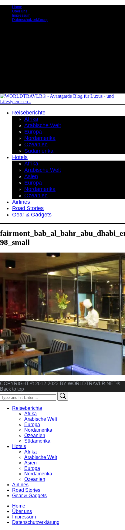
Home (17, 7)
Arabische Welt (40, 419)
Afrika (30, 413)
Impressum (21, 15)
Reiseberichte (27, 408)
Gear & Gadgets (29, 495)
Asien (30, 462)
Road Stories (26, 490)
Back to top (12, 389)
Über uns (19, 11)
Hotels (19, 446)
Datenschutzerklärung (30, 20)
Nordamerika (38, 430)
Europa (32, 424)
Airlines (20, 484)
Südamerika (37, 440)
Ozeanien (34, 435)
